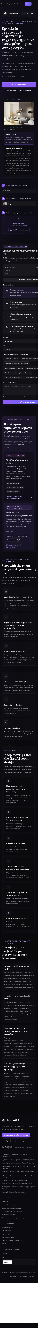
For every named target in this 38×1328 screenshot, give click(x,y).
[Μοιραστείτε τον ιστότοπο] (28, 13)
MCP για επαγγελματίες (9, 1215)
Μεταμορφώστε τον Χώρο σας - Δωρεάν (16, 1135)
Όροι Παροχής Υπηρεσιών (26, 1276)
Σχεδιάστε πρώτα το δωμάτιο (20, 90)
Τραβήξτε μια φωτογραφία (20, 230)
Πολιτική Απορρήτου (10, 1276)
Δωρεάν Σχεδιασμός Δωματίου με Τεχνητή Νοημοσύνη (18, 1163)
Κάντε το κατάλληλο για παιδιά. (14, 368)
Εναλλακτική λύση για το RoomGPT (12, 1211)
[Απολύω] (34, 4)
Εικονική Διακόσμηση (8, 1205)
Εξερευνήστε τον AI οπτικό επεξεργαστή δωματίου (19, 497)
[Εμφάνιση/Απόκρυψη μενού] (32, 13)
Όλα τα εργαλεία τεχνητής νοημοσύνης (13, 1218)
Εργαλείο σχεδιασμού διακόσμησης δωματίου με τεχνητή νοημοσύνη (18, 1167)
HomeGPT (5, 1253)
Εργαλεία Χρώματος (7, 1234)
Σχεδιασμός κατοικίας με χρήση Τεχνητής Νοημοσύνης (18, 1171)
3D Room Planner (7, 1227)
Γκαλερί (6, 1141)
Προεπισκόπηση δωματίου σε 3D (11, 1208)
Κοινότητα (5, 1201)
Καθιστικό (6, 191)
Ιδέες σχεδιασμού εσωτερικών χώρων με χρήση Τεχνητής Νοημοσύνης (18, 1188)
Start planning (20, 85)
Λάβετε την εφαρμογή (20, 1141)
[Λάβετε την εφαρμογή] (24, 13)
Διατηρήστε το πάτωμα (11, 359)
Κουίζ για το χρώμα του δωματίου (11, 1240)
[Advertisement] (19, 1303)
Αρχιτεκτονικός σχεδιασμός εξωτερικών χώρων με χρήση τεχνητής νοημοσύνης (18, 1176)
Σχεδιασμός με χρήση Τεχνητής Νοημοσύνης (15, 1180)
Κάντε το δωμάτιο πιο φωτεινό (13, 377)
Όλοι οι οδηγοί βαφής (8, 1237)
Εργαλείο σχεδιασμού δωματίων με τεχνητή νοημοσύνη (18, 1160)
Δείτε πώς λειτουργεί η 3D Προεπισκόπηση (19, 546)
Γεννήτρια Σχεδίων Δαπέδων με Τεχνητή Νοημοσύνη (17, 1183)
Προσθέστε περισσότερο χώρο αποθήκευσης (18, 373)
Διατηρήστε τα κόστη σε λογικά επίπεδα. (16, 363)
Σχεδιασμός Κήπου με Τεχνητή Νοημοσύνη (14, 1192)
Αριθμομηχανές (6, 1230)
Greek (6, 1262)
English (28, 4)
